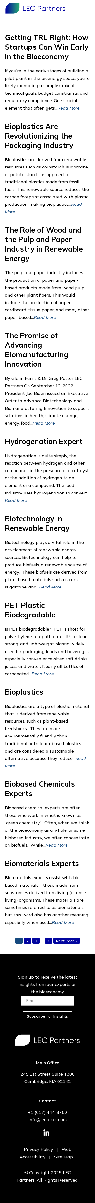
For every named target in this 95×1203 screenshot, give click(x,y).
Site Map (63, 1157)
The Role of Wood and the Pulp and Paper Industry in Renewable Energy (44, 244)
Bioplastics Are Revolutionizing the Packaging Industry (39, 136)
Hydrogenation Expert (44, 441)
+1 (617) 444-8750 (47, 1112)
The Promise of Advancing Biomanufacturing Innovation (36, 350)
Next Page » (66, 941)
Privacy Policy (38, 1149)
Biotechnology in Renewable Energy (37, 523)
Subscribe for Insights (47, 1016)
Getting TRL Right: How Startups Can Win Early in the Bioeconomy (46, 47)
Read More (68, 108)
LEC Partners (35, 8)
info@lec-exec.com (47, 1119)
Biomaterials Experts (42, 863)
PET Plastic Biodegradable (30, 610)
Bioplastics (24, 692)
